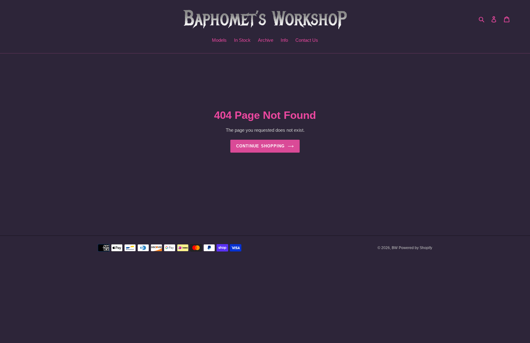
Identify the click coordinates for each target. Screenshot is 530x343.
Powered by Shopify (415, 248)
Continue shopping (260, 146)
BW (395, 248)
